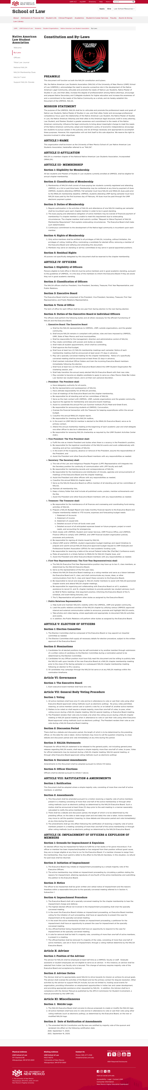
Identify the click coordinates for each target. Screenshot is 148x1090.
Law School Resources (123, 9)
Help (101, 1)
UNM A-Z (73, 1)
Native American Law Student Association (75, 28)
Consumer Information (105, 1082)
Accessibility (101, 1079)
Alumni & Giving (125, 18)
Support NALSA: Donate (24, 82)
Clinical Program (65, 18)
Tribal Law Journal (21, 62)
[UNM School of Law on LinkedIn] (129, 1055)
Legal (109, 1079)
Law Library (18, 21)
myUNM (83, 1)
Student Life (51, 18)
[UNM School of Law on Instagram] (119, 1055)
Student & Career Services (97, 18)
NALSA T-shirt (20, 77)
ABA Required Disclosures (117, 1061)
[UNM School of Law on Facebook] (109, 1055)
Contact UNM (118, 1079)
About (16, 18)
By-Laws (17, 53)
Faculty (113, 18)
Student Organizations (50, 28)
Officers (17, 58)
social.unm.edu (108, 1075)
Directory (92, 1)
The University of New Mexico (23, 4)
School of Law (28, 11)
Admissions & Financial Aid (32, 18)
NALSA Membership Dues (25, 72)
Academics (79, 18)
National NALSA (20, 67)
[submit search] (133, 1)
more (108, 1)
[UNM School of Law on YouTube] (124, 1055)
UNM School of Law (26, 28)
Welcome (17, 48)
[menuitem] (16, 18)
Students (38, 28)
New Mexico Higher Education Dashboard (112, 1084)
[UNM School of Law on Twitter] (114, 1055)
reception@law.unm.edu (85, 1057)
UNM (15, 28)
